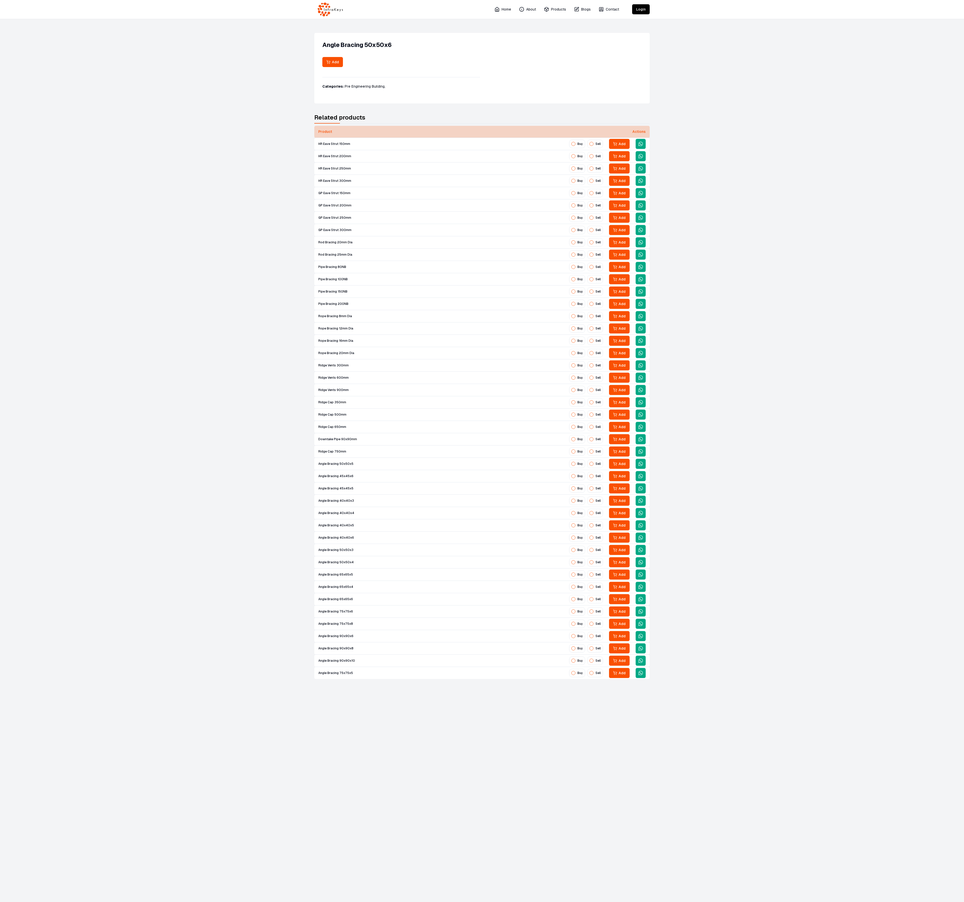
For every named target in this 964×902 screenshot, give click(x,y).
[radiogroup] (586, 144)
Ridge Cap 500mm (332, 414)
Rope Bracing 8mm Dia (335, 316)
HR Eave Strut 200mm (334, 156)
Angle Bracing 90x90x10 (336, 660)
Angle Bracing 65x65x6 (335, 599)
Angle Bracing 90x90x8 (335, 648)
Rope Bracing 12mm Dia (335, 328)
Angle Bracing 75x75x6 (335, 611)
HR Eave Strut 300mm (334, 181)
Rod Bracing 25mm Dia (335, 254)
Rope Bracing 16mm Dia (335, 341)
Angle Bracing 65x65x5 (335, 574)
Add (334, 62)
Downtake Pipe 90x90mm (337, 439)
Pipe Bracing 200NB (333, 304)
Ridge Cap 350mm (332, 402)
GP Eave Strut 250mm (334, 217)
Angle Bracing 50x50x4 (336, 562)
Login (641, 9)
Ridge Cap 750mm (332, 451)
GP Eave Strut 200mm (334, 205)
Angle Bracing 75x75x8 (335, 624)
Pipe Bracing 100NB (333, 279)
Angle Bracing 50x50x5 (335, 464)
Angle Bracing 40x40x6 (336, 537)
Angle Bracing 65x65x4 (335, 587)
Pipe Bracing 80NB (332, 267)
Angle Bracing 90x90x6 (335, 636)
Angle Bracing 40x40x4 (336, 513)
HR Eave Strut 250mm (334, 168)
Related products (339, 117)
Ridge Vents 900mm (333, 390)
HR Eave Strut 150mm (334, 144)
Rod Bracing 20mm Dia (335, 242)
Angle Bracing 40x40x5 (336, 525)
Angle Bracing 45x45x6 (335, 476)
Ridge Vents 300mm (333, 365)
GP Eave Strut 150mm (334, 193)
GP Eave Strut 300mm (334, 230)
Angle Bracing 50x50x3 (335, 550)
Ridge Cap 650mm (332, 427)
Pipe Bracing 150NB (332, 291)
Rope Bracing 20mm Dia (336, 353)
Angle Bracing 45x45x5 (335, 488)
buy (580, 144)
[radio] (573, 144)
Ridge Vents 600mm (333, 377)
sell (598, 144)
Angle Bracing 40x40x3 (336, 500)
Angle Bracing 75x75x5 (335, 673)
